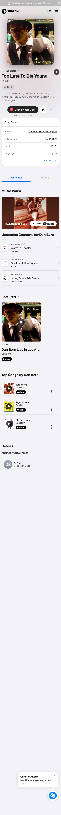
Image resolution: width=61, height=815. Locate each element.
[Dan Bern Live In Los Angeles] (21, 331)
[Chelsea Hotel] (9, 424)
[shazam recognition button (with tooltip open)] (53, 795)
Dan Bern (20, 387)
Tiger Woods (22, 402)
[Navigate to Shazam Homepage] (10, 11)
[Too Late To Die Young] (56, 72)
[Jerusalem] (9, 388)
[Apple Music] (7, 359)
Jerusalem (21, 384)
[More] (51, 392)
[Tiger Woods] (9, 406)
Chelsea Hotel (23, 420)
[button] (59, 2)
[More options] (51, 110)
